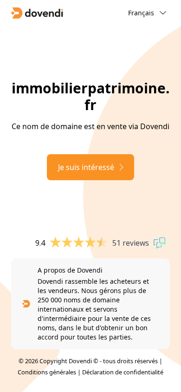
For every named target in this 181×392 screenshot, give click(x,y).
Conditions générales (47, 372)
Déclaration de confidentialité (122, 372)
